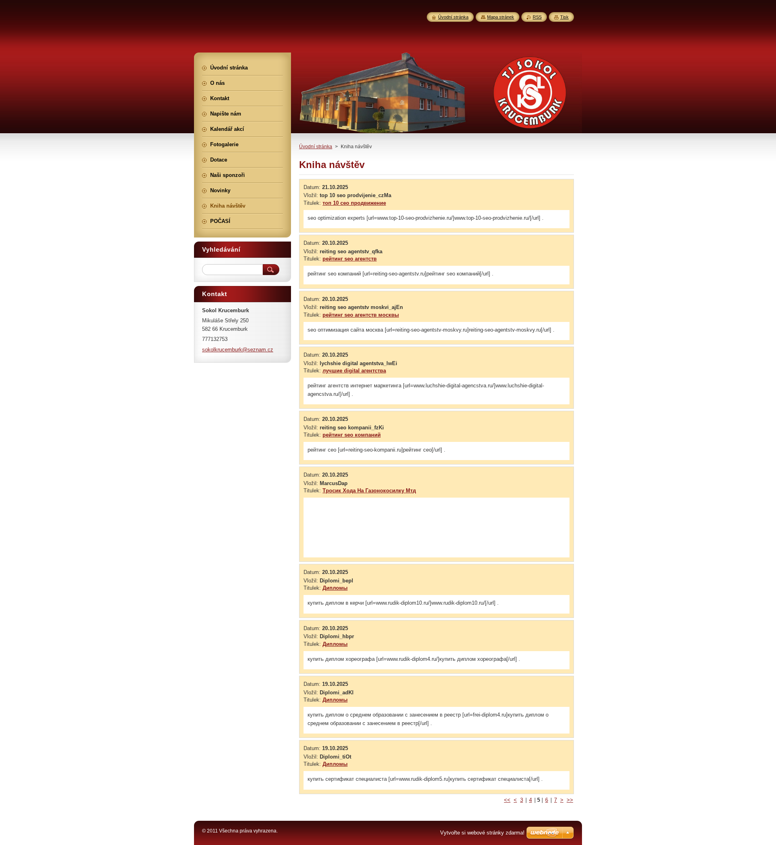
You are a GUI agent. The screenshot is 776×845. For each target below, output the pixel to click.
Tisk (564, 17)
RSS (537, 17)
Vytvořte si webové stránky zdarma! (482, 833)
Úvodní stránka (315, 146)
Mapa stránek (500, 17)
